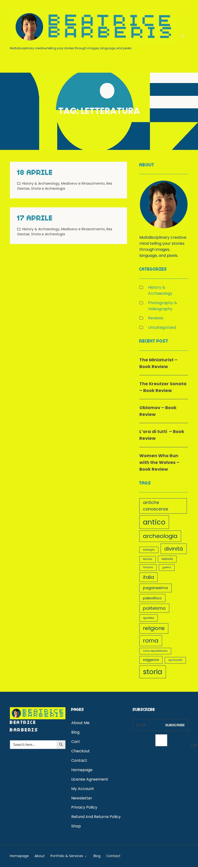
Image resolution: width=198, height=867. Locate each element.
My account (82, 788)
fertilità (147, 559)
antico (154, 522)
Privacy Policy (84, 807)
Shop (76, 826)
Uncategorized (162, 327)
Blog (75, 732)
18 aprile (35, 173)
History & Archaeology (40, 183)
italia (148, 577)
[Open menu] (182, 36)
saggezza (151, 659)
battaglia (149, 550)
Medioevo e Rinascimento (83, 183)
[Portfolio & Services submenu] (85, 856)
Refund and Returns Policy (96, 816)
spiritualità (175, 660)
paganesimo (155, 588)
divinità (173, 548)
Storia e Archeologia (48, 188)
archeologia (160, 536)
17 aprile (35, 219)
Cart (75, 741)
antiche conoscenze (155, 506)
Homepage (81, 770)
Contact (79, 760)
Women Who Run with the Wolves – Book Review (159, 462)
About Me (80, 723)
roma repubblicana (155, 651)
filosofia (148, 567)
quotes (148, 618)
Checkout (80, 751)
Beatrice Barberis (41, 60)
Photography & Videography (162, 306)
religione (154, 628)
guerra (167, 567)
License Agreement (89, 779)
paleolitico (152, 598)
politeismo (154, 608)
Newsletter (81, 798)
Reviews (155, 318)
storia (152, 672)
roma (150, 640)
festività (167, 559)
